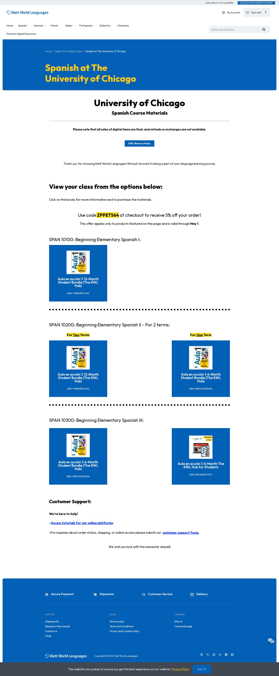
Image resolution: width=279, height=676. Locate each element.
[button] (220, 3)
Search (265, 29)
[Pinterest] (226, 654)
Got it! (202, 669)
